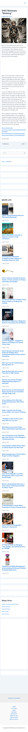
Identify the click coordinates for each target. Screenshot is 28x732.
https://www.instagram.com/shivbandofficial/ (13, 135)
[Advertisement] (14, 643)
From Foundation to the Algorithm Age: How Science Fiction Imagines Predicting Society (13, 437)
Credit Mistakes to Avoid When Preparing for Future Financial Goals (14, 506)
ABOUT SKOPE (14, 717)
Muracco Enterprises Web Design (10, 604)
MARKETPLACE (14, 715)
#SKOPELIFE (14, 714)
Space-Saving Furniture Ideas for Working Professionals (13, 216)
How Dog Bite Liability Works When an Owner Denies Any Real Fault (13, 446)
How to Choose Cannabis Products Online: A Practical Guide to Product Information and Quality (14, 279)
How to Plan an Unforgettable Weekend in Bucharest (11, 526)
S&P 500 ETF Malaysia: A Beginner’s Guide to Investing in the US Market (14, 322)
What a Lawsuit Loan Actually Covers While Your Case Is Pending (13, 411)
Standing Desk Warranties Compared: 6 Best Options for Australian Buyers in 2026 (12, 258)
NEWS (14, 710)
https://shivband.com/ (7, 128)
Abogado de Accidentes (14, 698)
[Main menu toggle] (25, 3)
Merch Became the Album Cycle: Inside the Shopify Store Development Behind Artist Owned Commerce (13, 353)
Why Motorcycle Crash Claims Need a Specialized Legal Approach (13, 428)
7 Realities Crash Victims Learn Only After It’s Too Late (12, 419)
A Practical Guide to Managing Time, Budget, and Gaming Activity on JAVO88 (13, 546)
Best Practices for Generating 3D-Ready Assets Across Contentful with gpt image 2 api (13, 391)
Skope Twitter (5, 611)
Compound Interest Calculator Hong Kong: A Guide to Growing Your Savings (14, 301)
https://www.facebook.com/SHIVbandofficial (13, 133)
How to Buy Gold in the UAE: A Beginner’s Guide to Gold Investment (12, 236)
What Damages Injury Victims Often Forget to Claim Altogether (13, 455)
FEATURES (14, 708)
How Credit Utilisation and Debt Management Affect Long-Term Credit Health (12, 475)
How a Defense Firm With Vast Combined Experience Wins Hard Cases (13, 401)
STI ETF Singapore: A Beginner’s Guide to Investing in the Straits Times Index (12, 342)
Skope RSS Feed (6, 609)
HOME (14, 706)
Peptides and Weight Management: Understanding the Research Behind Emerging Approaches (14, 568)
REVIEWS (14, 712)
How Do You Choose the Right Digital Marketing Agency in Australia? (12, 381)
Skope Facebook (6, 606)
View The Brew (5, 614)
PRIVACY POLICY (14, 719)
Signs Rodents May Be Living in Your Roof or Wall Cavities (12, 372)
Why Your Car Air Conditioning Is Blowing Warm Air (13, 363)
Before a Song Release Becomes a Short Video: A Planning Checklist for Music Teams (13, 485)
